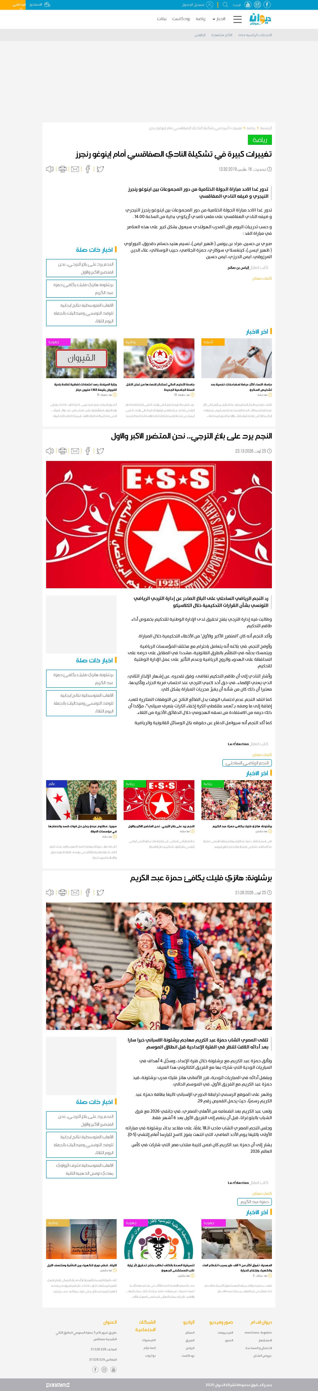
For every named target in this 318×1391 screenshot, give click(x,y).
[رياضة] (159, 799)
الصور (229, 1340)
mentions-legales (258, 1332)
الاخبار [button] (221, 19)
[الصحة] (236, 358)
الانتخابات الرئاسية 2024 (255, 35)
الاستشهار (265, 1340)
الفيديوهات (225, 1332)
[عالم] (81, 799)
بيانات (161, 19)
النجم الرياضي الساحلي (247, 763)
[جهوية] (81, 358)
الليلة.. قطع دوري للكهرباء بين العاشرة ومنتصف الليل (82, 1265)
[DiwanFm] (260, 19)
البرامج (190, 1348)
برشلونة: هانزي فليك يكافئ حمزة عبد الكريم (242, 826)
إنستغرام (149, 1347)
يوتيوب (150, 1355)
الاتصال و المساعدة (258, 1348)
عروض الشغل (262, 1355)
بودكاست (181, 19)
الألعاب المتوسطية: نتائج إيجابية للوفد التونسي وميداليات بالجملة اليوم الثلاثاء (83, 313)
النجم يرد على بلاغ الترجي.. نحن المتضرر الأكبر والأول (161, 826)
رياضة (200, 19)
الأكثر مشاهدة (221, 35)
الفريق (190, 1340)
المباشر (189, 1332)
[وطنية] (159, 358)
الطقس (200, 35)
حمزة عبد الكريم (254, 1201)
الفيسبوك (149, 1340)
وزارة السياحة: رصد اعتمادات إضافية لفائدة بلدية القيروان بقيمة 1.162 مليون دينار (85, 387)
